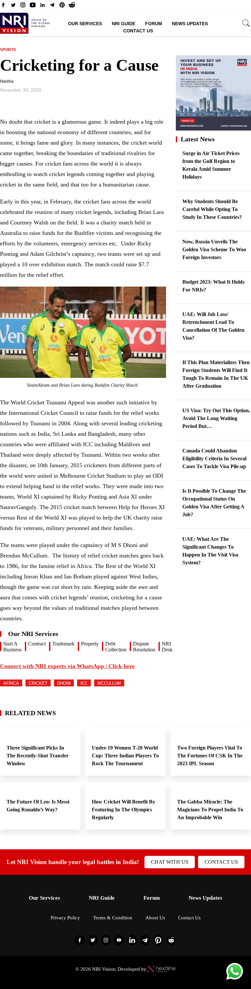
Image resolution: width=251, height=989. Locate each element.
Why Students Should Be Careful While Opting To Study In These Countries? (212, 209)
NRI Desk (167, 646)
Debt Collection (115, 646)
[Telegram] (52, 6)
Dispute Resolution (144, 646)
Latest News (198, 139)
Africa (11, 683)
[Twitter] (13, 6)
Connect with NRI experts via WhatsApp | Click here (67, 666)
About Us (155, 917)
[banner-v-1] (213, 127)
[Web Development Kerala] (162, 969)
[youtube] (32, 6)
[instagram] (23, 6)
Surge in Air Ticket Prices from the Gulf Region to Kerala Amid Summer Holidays (211, 165)
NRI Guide (123, 23)
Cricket (38, 683)
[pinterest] (62, 6)
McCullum (109, 683)
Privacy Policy (65, 917)
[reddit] (72, 6)
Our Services (85, 23)
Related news (30, 712)
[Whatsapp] (234, 979)
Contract (37, 643)
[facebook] (3, 6)
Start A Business (12, 646)
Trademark (63, 643)
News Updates (190, 23)
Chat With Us (169, 862)
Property (90, 643)
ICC (84, 683)
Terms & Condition (112, 917)
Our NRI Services (33, 633)
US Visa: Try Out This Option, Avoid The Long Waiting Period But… (216, 418)
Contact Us (138, 30)
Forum (153, 23)
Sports (8, 49)
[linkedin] (42, 6)
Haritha (6, 81)
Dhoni (64, 683)
